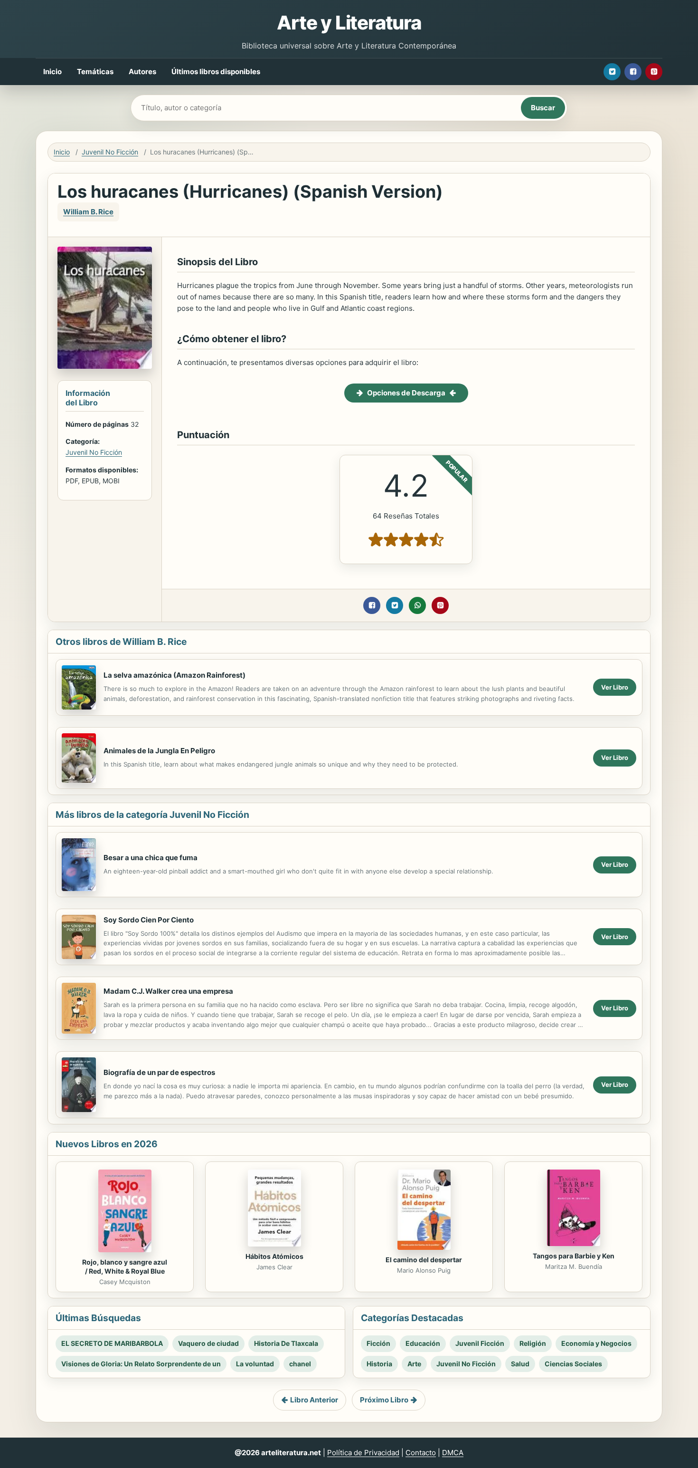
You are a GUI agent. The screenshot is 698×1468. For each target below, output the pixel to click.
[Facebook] (632, 71)
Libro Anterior (314, 1399)
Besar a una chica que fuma (151, 857)
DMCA (452, 1452)
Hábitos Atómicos (274, 1256)
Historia (379, 1364)
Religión (532, 1343)
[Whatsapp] (417, 605)
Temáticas (95, 71)
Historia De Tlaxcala (286, 1343)
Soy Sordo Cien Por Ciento (149, 919)
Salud (520, 1364)
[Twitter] (612, 71)
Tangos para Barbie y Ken (573, 1256)
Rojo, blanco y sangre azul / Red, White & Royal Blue (124, 1266)
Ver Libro (614, 687)
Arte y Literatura (349, 22)
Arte (414, 1364)
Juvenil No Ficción (110, 152)
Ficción (378, 1343)
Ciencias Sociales (573, 1364)
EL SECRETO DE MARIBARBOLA (112, 1343)
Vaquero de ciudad (208, 1343)
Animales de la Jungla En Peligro (159, 750)
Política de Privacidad (363, 1452)
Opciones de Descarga (406, 392)
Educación (423, 1343)
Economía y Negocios (596, 1343)
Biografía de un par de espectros (159, 1072)
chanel (300, 1364)
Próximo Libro (384, 1399)
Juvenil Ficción (479, 1343)
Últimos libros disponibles (215, 71)
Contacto (421, 1452)
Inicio (52, 71)
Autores (142, 71)
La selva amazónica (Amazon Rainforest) (174, 675)
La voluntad (255, 1364)
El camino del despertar (424, 1260)
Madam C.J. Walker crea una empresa (168, 991)
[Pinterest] (653, 71)
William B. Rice (88, 211)
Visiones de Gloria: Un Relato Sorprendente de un (141, 1364)
